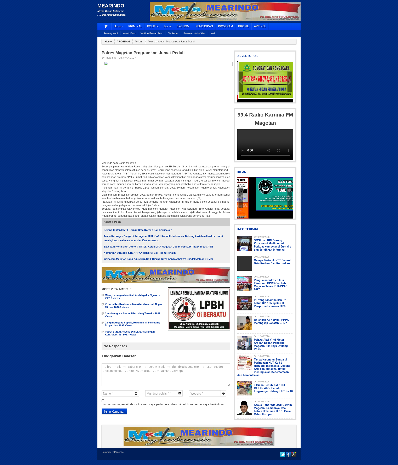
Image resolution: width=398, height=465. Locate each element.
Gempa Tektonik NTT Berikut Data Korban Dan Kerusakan (138, 230)
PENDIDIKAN (204, 26)
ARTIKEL (260, 26)
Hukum (118, 26)
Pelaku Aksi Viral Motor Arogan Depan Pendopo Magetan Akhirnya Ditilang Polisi (271, 344)
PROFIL (243, 26)
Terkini (138, 41)
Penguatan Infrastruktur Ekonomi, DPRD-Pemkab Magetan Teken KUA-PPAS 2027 (271, 285)
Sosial (167, 26)
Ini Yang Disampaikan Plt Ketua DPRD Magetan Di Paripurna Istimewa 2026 (270, 303)
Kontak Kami (129, 33)
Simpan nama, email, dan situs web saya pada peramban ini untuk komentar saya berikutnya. (163, 404)
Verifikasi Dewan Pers (152, 33)
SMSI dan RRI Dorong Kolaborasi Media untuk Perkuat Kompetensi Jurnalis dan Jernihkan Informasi (272, 245)
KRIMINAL (135, 26)
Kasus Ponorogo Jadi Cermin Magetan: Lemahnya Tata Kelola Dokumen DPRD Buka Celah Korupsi (273, 409)
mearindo (111, 57)
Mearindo (110, 5)
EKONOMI (183, 26)
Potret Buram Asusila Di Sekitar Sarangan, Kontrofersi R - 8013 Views (130, 333)
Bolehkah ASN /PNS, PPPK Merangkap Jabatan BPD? (271, 321)
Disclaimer (173, 33)
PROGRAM (225, 26)
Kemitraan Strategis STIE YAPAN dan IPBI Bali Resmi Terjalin (140, 252)
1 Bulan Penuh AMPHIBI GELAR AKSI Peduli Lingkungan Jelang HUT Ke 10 (273, 388)
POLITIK (152, 26)
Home (108, 41)
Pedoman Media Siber (194, 33)
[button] (240, 81)
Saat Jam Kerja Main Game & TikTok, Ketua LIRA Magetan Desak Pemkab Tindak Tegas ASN (158, 246)
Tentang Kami (111, 33)
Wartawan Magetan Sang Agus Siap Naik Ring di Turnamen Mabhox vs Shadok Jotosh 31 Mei (158, 259)
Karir (213, 33)
